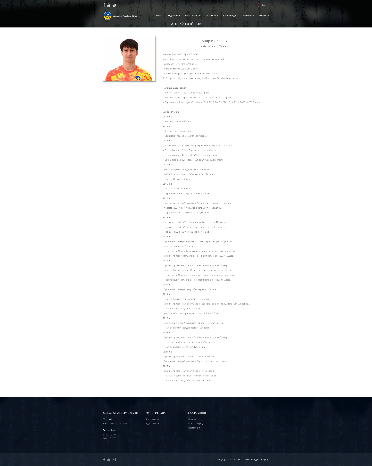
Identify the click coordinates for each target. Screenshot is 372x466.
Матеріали (211, 16)
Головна (158, 16)
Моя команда (192, 16)
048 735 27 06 (110, 434)
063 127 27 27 (110, 438)
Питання (247, 16)
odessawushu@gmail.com (115, 423)
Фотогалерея (152, 419)
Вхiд (263, 5)
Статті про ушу (195, 423)
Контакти (264, 16)
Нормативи (194, 427)
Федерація (173, 16)
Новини (192, 419)
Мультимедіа (229, 16)
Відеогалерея (152, 423)
